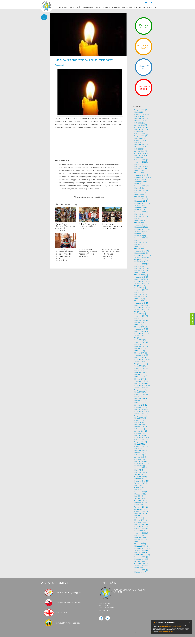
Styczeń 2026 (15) (140, 125)
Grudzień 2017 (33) (141, 329)
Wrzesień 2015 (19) (141, 388)
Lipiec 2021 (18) (140, 236)
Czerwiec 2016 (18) (141, 368)
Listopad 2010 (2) (140, 503)
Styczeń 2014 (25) (141, 431)
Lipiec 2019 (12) (140, 288)
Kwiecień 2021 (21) (141, 242)
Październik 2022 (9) (142, 203)
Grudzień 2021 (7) (140, 225)
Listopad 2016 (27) (141, 357)
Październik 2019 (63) (142, 281)
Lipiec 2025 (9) (140, 138)
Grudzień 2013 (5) (140, 433)
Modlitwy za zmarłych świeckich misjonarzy (84, 59)
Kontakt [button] (151, 7)
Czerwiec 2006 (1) (141, 557)
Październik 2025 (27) (142, 132)
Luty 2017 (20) (139, 351)
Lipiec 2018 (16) (140, 314)
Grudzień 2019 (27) (141, 277)
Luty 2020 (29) (139, 273)
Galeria (142, 7)
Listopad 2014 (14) (141, 409)
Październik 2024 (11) (142, 158)
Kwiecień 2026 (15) (141, 119)
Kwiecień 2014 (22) (141, 425)
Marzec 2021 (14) (140, 244)
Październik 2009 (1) (142, 526)
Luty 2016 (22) (139, 377)
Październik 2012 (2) (141, 464)
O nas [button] (64, 7)
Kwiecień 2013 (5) (140, 451)
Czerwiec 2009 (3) (141, 533)
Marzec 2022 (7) (140, 218)
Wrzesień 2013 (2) (141, 440)
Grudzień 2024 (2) (141, 153)
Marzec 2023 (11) (140, 192)
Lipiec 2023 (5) (139, 184)
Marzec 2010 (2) (140, 516)
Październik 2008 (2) (142, 548)
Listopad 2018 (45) (141, 305)
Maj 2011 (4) (138, 490)
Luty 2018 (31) (139, 325)
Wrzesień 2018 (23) (141, 309)
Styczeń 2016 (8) (140, 379)
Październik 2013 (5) (141, 437)
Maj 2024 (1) (138, 164)
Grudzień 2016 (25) (141, 355)
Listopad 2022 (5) (140, 201)
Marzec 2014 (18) (140, 427)
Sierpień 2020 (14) (141, 260)
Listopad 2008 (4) (141, 546)
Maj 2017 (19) (139, 344)
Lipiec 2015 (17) (140, 392)
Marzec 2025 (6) (140, 147)
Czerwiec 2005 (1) (141, 570)
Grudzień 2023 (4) (141, 175)
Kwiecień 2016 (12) (141, 372)
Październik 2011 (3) (141, 481)
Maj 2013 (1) (138, 448)
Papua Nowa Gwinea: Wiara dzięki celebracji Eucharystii (65, 227)
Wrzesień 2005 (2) (141, 566)
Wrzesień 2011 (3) (140, 483)
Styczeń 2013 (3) (140, 457)
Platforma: (144, 630)
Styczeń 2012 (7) (140, 474)
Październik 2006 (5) (142, 555)
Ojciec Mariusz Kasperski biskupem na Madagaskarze (112, 226)
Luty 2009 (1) (139, 542)
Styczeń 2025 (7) (140, 151)
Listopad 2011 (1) (140, 479)
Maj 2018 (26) (139, 318)
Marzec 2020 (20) (141, 270)
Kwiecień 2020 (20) (141, 268)
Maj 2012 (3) (138, 470)
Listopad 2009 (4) (141, 524)
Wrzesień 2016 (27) (141, 362)
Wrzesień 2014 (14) (141, 414)
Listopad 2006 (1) (140, 552)
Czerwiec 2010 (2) (141, 511)
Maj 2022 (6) (139, 214)
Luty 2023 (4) (139, 194)
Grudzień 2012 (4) (141, 459)
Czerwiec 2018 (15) (141, 316)
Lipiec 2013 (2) (139, 444)
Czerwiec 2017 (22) (141, 342)
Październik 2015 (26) (142, 385)
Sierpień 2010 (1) (140, 509)
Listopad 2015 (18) (141, 383)
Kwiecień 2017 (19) (141, 346)
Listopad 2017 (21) (141, 331)
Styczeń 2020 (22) (141, 275)
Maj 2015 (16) (139, 396)
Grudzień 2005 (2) (141, 563)
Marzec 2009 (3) (140, 539)
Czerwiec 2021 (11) (141, 238)
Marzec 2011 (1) (140, 494)
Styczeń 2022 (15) (140, 223)
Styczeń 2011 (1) (140, 498)
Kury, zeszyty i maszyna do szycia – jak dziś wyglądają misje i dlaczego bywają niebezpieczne (65, 254)
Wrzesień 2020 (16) (141, 257)
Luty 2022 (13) (139, 221)
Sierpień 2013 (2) (140, 442)
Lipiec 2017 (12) (140, 340)
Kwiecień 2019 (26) (141, 294)
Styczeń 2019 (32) (141, 301)
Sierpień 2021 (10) (141, 233)
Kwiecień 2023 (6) (141, 190)
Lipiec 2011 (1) (139, 485)
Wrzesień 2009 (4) (141, 529)
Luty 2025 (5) (139, 149)
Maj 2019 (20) (139, 292)
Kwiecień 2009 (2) (141, 537)
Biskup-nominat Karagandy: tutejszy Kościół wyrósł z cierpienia (88, 252)
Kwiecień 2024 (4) (141, 166)
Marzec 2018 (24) (140, 323)
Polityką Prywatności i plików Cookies (170, 626)
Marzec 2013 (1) (140, 453)
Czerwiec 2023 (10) (141, 186)
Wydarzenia (59, 65)
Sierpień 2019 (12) (141, 286)
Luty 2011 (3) (139, 496)
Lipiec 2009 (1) (139, 531)
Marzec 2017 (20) (140, 349)
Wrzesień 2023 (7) (141, 179)
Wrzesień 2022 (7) (141, 205)
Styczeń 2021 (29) (141, 249)
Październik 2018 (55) (142, 307)
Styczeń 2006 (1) (140, 561)
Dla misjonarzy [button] (112, 7)
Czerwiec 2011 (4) (140, 487)
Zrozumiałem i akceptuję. (166, 631)
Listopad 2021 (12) (141, 227)
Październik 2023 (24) (142, 177)
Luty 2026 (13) (139, 123)
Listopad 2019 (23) (141, 279)
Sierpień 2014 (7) (140, 416)
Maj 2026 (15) (139, 116)
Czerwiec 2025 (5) (141, 140)
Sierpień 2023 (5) (140, 181)
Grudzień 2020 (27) (141, 251)
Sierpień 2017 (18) (141, 338)
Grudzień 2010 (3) (141, 500)
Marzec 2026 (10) (140, 121)
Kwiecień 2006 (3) (141, 559)
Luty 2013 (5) (139, 455)
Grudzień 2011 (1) (140, 477)
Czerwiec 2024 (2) (141, 162)
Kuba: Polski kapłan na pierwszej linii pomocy (88, 226)
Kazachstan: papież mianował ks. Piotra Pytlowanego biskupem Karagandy (111, 253)
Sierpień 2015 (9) (140, 390)
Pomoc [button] (99, 7)
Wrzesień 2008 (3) (141, 550)
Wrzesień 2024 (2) (141, 160)
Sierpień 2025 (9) (140, 136)
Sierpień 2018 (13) (141, 312)
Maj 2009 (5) (139, 535)
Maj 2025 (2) (139, 142)
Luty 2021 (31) (139, 247)
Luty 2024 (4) (139, 171)
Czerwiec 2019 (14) (141, 290)
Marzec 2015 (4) (140, 401)
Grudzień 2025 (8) (141, 127)
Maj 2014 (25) (139, 422)
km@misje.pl (104, 613)
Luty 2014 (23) (139, 429)
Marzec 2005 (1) (140, 572)
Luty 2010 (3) (139, 518)
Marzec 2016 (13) (140, 375)
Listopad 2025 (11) (141, 129)
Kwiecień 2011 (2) (140, 492)
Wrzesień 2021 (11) (141, 231)
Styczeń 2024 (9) (140, 173)
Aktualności (75, 7)
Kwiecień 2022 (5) (141, 216)
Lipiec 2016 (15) (140, 366)
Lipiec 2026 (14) (140, 112)
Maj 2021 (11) (139, 240)
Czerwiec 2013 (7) (141, 446)
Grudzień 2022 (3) (141, 199)
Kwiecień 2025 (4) (141, 145)
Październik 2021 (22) (142, 229)
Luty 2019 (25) (139, 299)
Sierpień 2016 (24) (141, 364)
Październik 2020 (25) (142, 255)
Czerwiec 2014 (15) (141, 420)
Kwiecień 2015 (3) (140, 398)
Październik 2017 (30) (142, 333)
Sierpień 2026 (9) (140, 110)
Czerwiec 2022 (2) (141, 212)
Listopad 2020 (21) (141, 253)
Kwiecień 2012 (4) (141, 472)
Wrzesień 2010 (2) (141, 507)
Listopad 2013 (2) (140, 435)
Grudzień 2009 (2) (141, 522)
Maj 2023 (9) (139, 188)
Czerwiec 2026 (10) (141, 114)
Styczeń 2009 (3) (140, 544)
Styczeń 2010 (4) (140, 520)
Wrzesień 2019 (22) (141, 283)
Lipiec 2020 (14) (140, 262)
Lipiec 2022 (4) (140, 210)
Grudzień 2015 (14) (141, 381)
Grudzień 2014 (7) (141, 407)
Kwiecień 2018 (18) (141, 320)
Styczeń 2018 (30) (141, 327)
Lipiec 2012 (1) (139, 466)
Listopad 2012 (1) (140, 461)
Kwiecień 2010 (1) (140, 513)
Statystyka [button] (88, 7)
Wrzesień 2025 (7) (141, 134)
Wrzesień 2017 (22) (141, 335)
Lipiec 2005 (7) (140, 568)
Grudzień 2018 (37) (141, 303)
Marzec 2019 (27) (140, 296)
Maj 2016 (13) (139, 370)
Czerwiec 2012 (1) (140, 468)
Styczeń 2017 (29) (141, 353)
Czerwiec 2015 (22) (141, 394)
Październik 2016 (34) (142, 359)
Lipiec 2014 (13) (140, 418)
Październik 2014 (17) (142, 411)
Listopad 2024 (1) (140, 155)
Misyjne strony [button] (129, 7)
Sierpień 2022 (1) (140, 207)
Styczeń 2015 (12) (140, 405)
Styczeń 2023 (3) (140, 197)
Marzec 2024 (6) (140, 168)
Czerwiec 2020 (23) (141, 264)
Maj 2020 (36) (139, 266)
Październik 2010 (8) (142, 505)
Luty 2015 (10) (139, 403)
